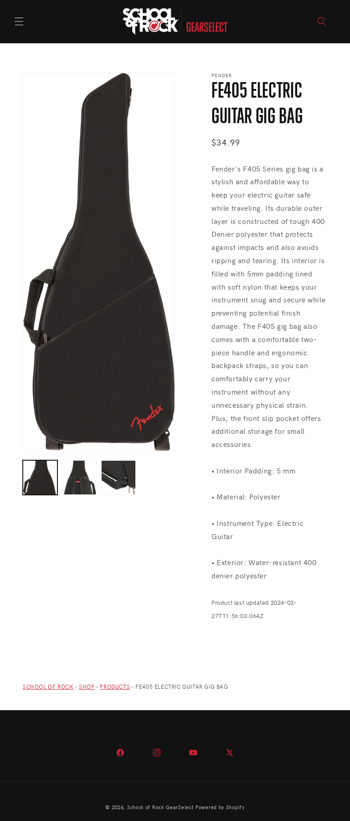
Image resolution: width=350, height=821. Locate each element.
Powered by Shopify (220, 807)
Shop (86, 686)
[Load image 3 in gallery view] (118, 477)
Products (115, 686)
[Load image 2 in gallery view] (79, 477)
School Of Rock (48, 686)
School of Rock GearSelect (160, 807)
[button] (19, 21)
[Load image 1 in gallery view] (40, 477)
